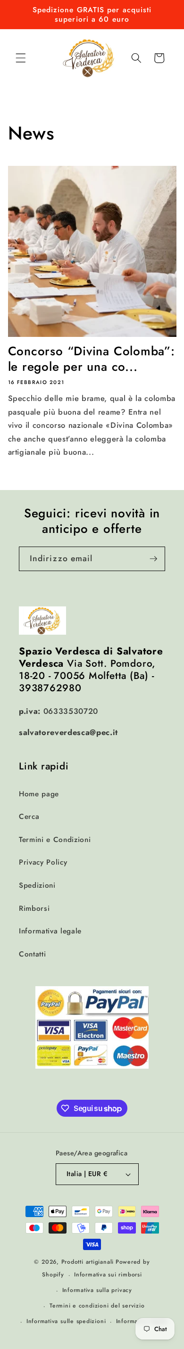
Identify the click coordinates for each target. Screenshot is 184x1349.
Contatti (32, 954)
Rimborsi (34, 908)
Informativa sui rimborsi (108, 1274)
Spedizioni (37, 885)
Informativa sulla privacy (97, 1290)
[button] (20, 58)
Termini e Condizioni (55, 839)
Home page (39, 794)
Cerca (29, 816)
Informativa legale (50, 931)
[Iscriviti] (153, 559)
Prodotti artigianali (87, 1262)
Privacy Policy (43, 862)
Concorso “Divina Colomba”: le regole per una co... (91, 358)
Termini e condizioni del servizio (97, 1305)
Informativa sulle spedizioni (66, 1321)
